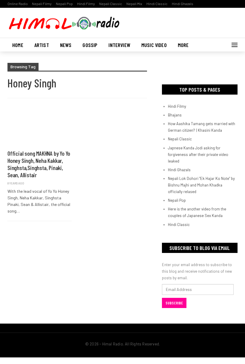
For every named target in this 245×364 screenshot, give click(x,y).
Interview (119, 45)
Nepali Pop (64, 3)
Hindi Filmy (86, 3)
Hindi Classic (157, 3)
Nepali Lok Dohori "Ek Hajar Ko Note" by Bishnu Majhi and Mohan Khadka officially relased (201, 185)
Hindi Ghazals (182, 3)
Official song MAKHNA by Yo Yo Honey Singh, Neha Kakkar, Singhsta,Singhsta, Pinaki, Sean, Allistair (38, 164)
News (66, 45)
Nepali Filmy (42, 3)
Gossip (89, 45)
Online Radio (17, 3)
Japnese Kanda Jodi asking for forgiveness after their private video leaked (198, 154)
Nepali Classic (110, 3)
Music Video (154, 45)
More (183, 45)
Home (17, 45)
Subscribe (174, 303)
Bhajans (175, 115)
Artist (41, 45)
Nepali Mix (134, 3)
